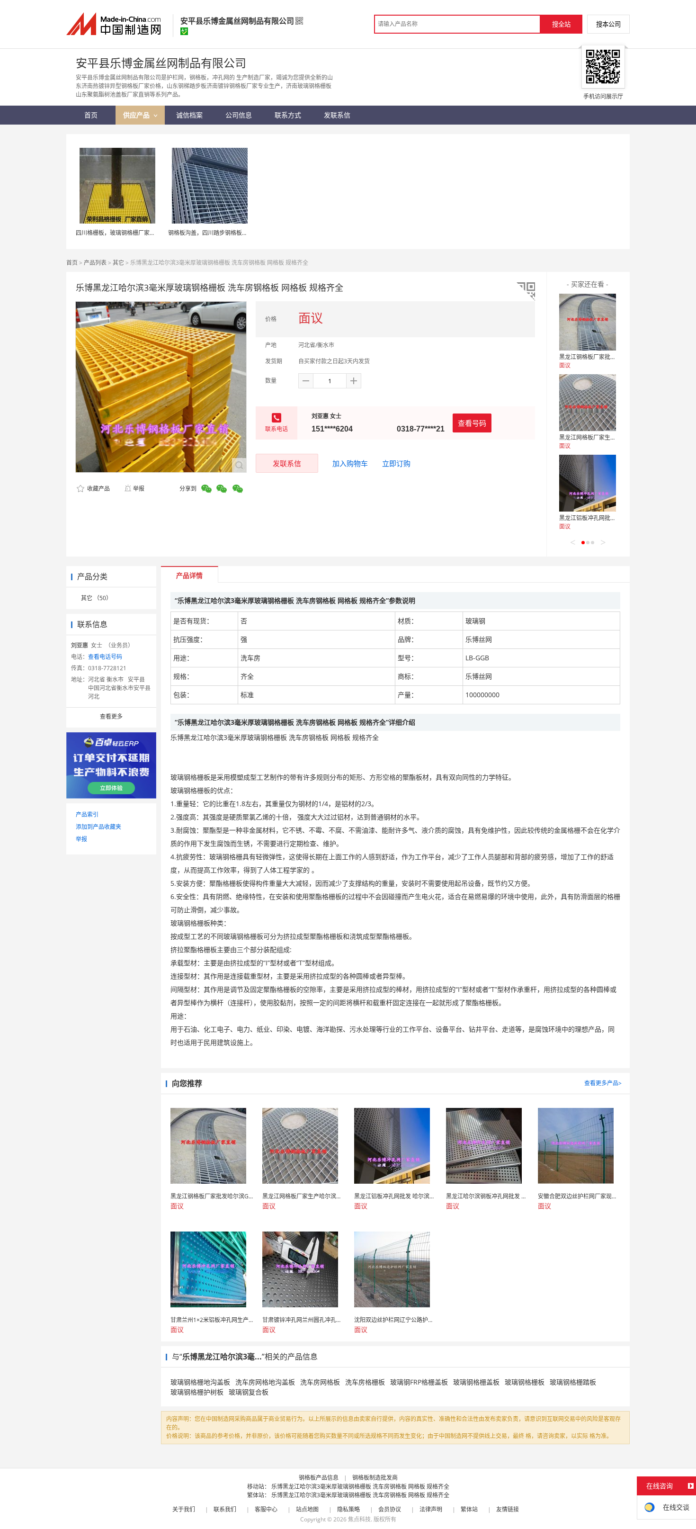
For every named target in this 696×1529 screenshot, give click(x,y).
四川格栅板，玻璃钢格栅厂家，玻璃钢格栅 (130, 233)
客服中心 (266, 1509)
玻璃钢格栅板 (524, 1381)
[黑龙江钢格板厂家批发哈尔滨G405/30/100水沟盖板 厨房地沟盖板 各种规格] (587, 322)
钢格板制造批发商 (375, 1478)
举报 (138, 489)
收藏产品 (98, 489)
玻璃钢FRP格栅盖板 (419, 1381)
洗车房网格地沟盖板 (265, 1381)
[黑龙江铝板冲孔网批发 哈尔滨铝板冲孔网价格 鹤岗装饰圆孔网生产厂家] (587, 483)
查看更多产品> (603, 1083)
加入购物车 (350, 463)
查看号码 (472, 423)
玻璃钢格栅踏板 (573, 1381)
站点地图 (307, 1509)
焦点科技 (359, 1519)
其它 (118, 263)
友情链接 (507, 1509)
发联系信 (287, 463)
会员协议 (389, 1509)
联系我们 (225, 1509)
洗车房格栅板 (365, 1381)
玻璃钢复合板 (248, 1391)
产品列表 (95, 263)
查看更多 (111, 716)
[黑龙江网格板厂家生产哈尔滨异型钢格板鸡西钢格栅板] (587, 402)
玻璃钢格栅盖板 (476, 1381)
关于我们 (183, 1509)
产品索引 (87, 814)
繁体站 (469, 1509)
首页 (72, 263)
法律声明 (430, 1509)
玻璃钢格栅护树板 (196, 1391)
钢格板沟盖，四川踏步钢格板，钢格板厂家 (222, 233)
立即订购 (396, 463)
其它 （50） (96, 598)
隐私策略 (348, 1509)
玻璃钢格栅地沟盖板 (200, 1381)
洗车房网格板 (320, 1381)
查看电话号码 (105, 657)
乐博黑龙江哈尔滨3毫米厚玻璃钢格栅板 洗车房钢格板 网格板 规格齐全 (360, 1487)
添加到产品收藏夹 (98, 827)
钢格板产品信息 (319, 1478)
